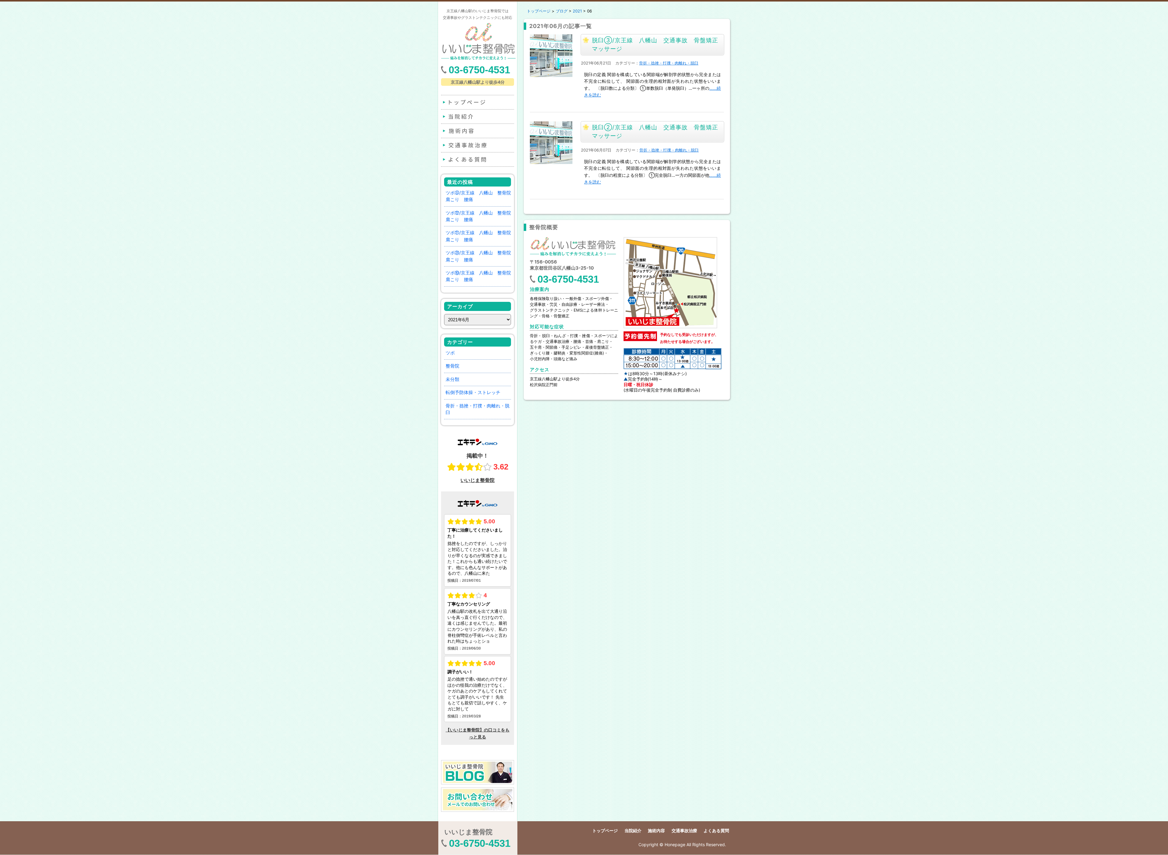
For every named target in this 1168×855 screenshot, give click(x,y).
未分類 (452, 379)
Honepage (675, 844)
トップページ (477, 102)
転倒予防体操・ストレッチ (473, 392)
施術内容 (477, 131)
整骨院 (452, 366)
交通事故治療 (477, 145)
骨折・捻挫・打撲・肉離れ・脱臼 (668, 63)
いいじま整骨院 (468, 832)
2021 (577, 11)
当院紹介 (477, 117)
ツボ (450, 353)
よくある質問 (477, 159)
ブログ (562, 11)
